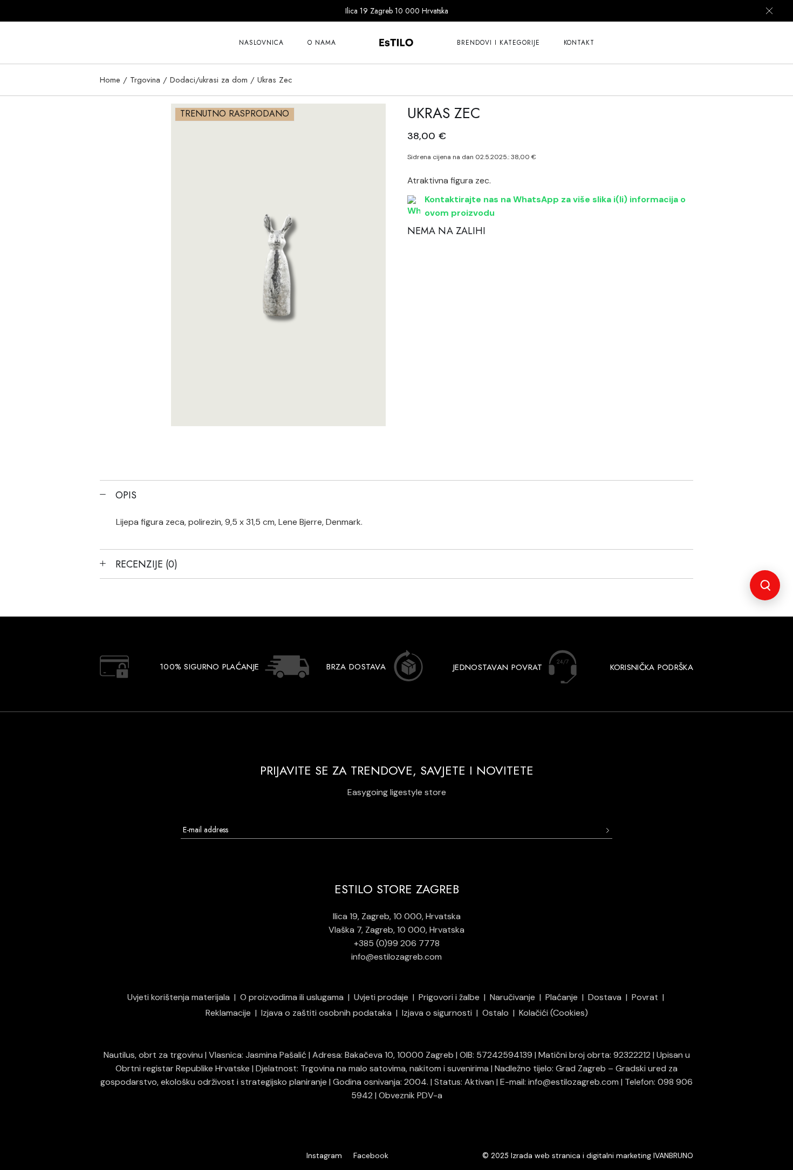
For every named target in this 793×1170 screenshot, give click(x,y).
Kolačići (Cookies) (553, 1012)
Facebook (370, 1155)
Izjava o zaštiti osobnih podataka (326, 1012)
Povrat (645, 997)
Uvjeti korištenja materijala (178, 997)
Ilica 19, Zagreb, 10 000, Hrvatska (397, 916)
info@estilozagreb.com (396, 956)
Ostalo (495, 1012)
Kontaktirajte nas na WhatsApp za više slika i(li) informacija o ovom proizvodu (555, 206)
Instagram (324, 1155)
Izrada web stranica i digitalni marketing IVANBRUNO (602, 1155)
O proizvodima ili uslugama (292, 997)
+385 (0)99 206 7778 (397, 943)
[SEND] (607, 830)
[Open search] (765, 585)
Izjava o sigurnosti (437, 1012)
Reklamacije (228, 1012)
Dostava (604, 997)
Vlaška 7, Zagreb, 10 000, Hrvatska (396, 929)
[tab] (396, 494)
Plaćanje (561, 997)
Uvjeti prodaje (381, 997)
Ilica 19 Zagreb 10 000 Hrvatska (396, 10)
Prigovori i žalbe (449, 997)
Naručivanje (512, 997)
